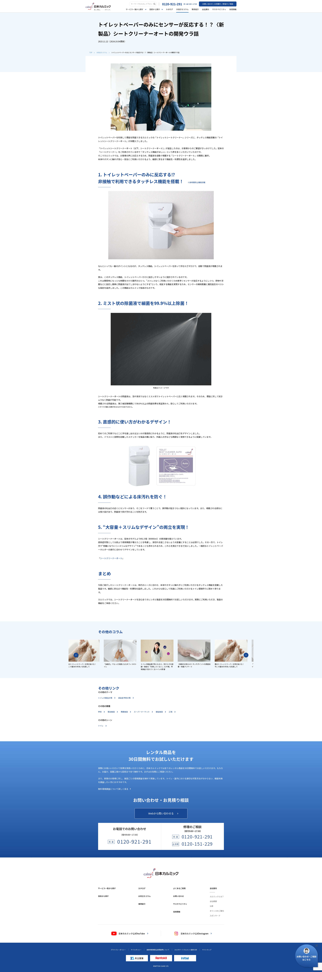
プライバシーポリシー (118, 950)
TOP (90, 52)
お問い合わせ (178, 896)
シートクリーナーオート (111, 558)
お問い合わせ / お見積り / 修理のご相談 (217, 4)
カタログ (169, 9)
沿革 (211, 906)
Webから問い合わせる (161, 813)
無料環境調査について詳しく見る (113, 788)
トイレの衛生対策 (105, 698)
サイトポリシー (136, 950)
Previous (76, 655)
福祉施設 (159, 711)
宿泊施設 (111, 711)
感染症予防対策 (124, 698)
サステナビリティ (219, 9)
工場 (170, 711)
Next (246, 655)
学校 (100, 711)
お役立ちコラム (182, 9)
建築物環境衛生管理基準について (158, 950)
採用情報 (232, 9)
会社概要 (213, 901)
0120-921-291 (172, 4)
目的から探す (103, 896)
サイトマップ (206, 950)
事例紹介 (195, 9)
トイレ (100, 725)
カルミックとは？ (217, 896)
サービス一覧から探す (107, 888)
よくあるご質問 (179, 888)
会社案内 (205, 9)
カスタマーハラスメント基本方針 (185, 950)
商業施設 (124, 711)
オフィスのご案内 (217, 911)
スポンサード (215, 915)
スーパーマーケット (142, 711)
